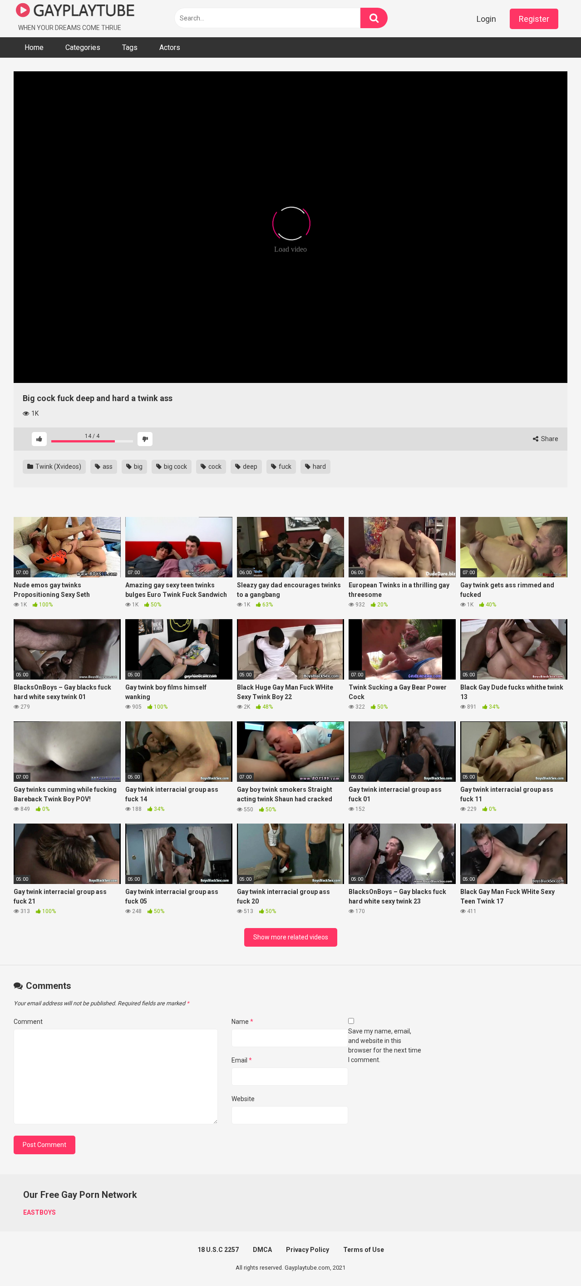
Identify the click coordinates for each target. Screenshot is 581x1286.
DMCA (262, 1249)
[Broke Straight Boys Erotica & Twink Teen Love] (75, 11)
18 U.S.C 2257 (218, 1249)
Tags (130, 47)
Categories (82, 47)
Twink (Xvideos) (57, 466)
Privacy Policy (307, 1249)
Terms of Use (363, 1249)
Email (241, 1060)
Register (534, 19)
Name (242, 1021)
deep (249, 466)
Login (486, 19)
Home (34, 47)
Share (549, 438)
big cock (174, 466)
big (138, 466)
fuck (284, 466)
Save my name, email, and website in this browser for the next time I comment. (384, 1045)
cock (214, 466)
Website (243, 1098)
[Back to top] (550, 1258)
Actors (169, 47)
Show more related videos (290, 937)
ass (107, 466)
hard (318, 466)
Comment (28, 1021)
